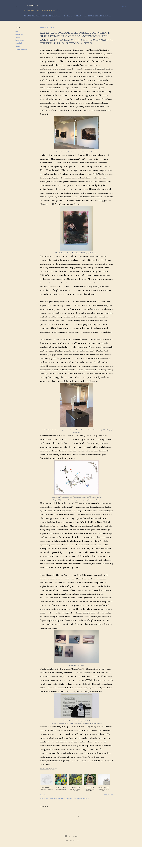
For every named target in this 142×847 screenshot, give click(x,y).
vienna (18, 46)
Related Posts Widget (108, 794)
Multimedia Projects (101, 15)
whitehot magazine (21, 49)
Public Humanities (75, 15)
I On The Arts (31, 5)
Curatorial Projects (49, 15)
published (19, 43)
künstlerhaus (20, 40)
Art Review (19, 34)
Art (17, 31)
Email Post (43, 795)
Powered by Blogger (73, 836)
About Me (29, 15)
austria (18, 37)
